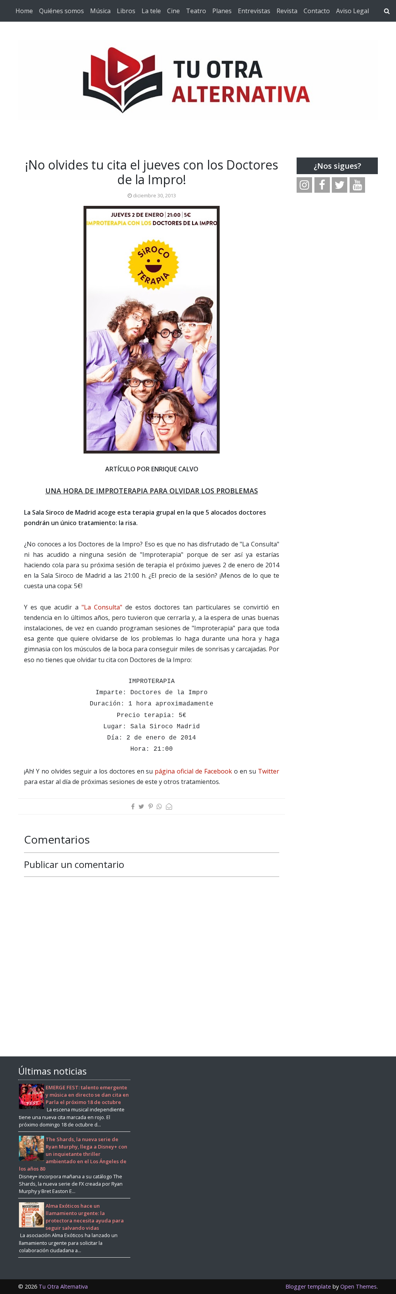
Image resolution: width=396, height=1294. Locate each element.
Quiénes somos (61, 11)
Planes (222, 11)
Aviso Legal (352, 11)
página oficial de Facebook (193, 771)
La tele (151, 11)
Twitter (268, 771)
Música (100, 11)
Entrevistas (254, 11)
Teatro (196, 11)
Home (24, 11)
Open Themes (358, 1286)
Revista (287, 11)
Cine (173, 11)
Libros (126, 11)
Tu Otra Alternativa (63, 1286)
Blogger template (308, 1286)
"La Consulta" (102, 607)
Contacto (317, 11)
